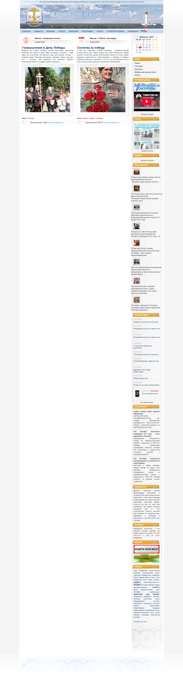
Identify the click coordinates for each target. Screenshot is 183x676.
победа (30, 118)
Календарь (111, 38)
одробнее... (139, 538)
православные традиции (146, 608)
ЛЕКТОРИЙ (73, 31)
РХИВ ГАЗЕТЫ (147, 151)
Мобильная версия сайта (145, 72)
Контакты (139, 69)
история (137, 592)
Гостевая (139, 66)
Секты (145, 580)
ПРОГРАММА (87, 31)
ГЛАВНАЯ (26, 31)
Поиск (137, 63)
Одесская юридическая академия (146, 575)
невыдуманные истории (146, 601)
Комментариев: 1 (56, 122)
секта (152, 612)
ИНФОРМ (50, 31)
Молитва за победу (91, 47)
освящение (147, 603)
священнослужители (141, 612)
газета (155, 587)
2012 (135, 570)
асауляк (156, 580)
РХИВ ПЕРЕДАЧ (147, 114)
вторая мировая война (150, 585)
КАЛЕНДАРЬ (133, 31)
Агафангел (143, 571)
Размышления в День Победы (43, 47)
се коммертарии (146, 402)
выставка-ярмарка (140, 587)
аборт (150, 580)
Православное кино (140, 378)
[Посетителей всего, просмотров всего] (29, 666)
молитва (137, 599)
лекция (156, 594)
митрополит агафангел (142, 596)
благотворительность (151, 582)
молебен (156, 596)
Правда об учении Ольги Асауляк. (146, 322)
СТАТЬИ (61, 31)
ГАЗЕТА (100, 31)
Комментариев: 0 (111, 122)
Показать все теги (140, 621)
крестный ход (141, 594)
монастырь (147, 599)
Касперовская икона (151, 573)
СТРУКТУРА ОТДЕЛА (115, 31)
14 (140, 47)
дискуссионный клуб (150, 590)
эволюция (145, 615)
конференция (154, 592)
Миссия (38, 38)
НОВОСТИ (38, 31)
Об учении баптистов (150, 393)
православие (154, 606)
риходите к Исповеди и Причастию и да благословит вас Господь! (147, 518)
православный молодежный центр (146, 610)
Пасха (136, 577)
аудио (137, 582)
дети (136, 590)
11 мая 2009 (40, 42)
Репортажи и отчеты (51, 38)
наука (157, 599)
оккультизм (138, 603)
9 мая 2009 (94, 42)
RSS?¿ (137, 75)
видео (137, 584)
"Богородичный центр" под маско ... (146, 354)
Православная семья (147, 577)
